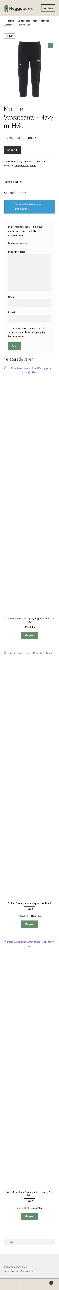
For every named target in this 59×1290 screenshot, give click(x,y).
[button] (50, 45)
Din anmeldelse (17, 251)
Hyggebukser (23, 20)
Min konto (10, 1284)
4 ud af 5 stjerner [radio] (18, 247)
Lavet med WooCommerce (18, 1271)
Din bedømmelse (18, 243)
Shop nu (12, 149)
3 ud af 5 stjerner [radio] (15, 247)
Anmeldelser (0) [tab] (13, 181)
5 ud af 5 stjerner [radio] (21, 247)
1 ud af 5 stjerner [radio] (9, 247)
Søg (29, 1284)
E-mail (12, 312)
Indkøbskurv (45, 1281)
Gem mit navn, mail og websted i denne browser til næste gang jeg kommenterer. (28, 332)
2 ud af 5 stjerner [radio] (12, 247)
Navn (11, 297)
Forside (10, 20)
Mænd (35, 20)
